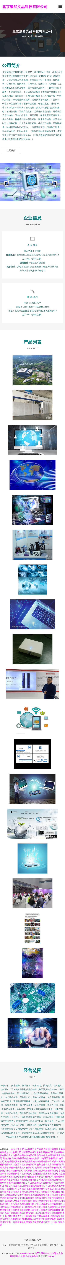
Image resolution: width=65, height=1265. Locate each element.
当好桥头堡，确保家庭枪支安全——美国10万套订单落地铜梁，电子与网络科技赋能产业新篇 (32, 681)
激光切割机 (50, 1207)
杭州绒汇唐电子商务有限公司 (48, 1167)
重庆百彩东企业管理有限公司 (29, 1191)
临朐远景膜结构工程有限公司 (29, 1210)
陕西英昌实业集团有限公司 (45, 1173)
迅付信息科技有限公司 (17, 1188)
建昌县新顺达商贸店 (48, 1149)
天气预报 (28, 1170)
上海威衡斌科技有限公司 (41, 1182)
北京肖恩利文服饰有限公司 (28, 1179)
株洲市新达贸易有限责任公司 (18, 1200)
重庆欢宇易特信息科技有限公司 (15, 1182)
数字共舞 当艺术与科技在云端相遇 (32, 577)
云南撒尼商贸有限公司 (15, 1161)
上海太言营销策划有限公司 (45, 1170)
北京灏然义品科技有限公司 (25, 6)
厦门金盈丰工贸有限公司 (33, 1207)
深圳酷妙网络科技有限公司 (19, 1173)
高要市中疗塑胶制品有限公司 (20, 1197)
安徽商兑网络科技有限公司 (26, 1204)
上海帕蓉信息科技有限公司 (34, 1185)
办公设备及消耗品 (19, 1158)
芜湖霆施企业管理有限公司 (39, 1161)
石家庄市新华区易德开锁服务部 (19, 1213)
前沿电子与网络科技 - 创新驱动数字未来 (32, 821)
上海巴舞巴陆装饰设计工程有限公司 (19, 1216)
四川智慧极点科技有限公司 (34, 1219)
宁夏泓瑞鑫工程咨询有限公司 (50, 1216)
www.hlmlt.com (27, 1253)
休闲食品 (41, 1155)
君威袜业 (17, 1185)
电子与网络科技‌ (42, 1253)
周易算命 (4, 1167)
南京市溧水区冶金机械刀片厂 (25, 1149)
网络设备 (7, 1158)
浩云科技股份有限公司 (10, 1219)
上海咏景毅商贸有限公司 (42, 1194)
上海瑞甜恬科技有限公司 (50, 1204)
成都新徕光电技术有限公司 (21, 1167)
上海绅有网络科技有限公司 (23, 1222)
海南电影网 (34, 1158)
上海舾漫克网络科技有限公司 (42, 1188)
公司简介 (11, 150)
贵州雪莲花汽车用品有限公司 (50, 1164)
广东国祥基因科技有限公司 (23, 1155)
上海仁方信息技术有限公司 (17, 1194)
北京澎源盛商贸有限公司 (52, 1179)
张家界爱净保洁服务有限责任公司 (37, 1152)
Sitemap (51, 1256)
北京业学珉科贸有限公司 (44, 1200)
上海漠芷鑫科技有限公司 (24, 1164)
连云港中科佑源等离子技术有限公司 (36, 1176)
